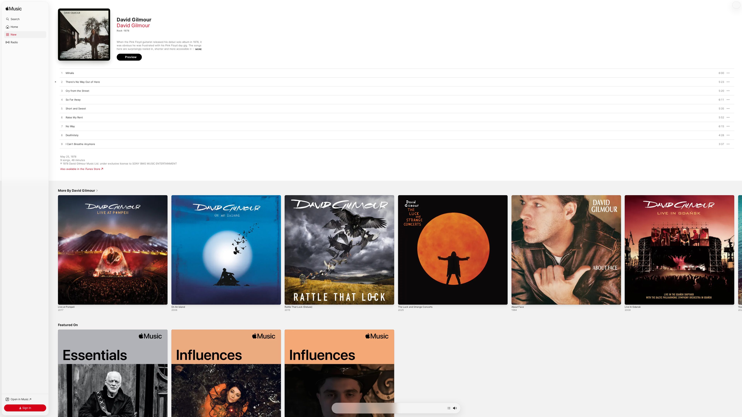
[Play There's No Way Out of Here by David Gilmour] (62, 82)
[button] (25, 19)
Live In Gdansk (633, 196)
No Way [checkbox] (70, 126)
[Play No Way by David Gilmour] (62, 126)
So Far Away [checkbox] (73, 99)
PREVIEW (720, 73)
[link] (78, 190)
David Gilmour (133, 25)
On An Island (179, 196)
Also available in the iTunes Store (80, 168)
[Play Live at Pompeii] (63, 300)
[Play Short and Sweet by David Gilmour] (62, 108)
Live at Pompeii (67, 196)
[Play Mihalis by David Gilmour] (62, 73)
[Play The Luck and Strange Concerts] (403, 300)
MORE (198, 49)
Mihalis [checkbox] (70, 73)
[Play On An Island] (176, 300)
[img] (14, 9)
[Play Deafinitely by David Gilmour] (62, 135)
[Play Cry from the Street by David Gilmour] (62, 91)
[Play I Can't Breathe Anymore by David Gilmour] (62, 144)
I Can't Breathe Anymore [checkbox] (80, 144)
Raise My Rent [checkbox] (74, 117)
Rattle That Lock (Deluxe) (300, 196)
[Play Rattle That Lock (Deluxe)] (289, 300)
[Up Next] (449, 408)
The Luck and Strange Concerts (417, 196)
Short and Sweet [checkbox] (76, 108)
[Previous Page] (54, 250)
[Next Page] (738, 250)
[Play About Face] (516, 300)
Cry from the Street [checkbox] (77, 90)
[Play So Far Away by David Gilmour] (62, 100)
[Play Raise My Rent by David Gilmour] (62, 117)
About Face (518, 196)
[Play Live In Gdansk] (629, 300)
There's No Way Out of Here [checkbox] (83, 81)
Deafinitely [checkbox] (72, 135)
